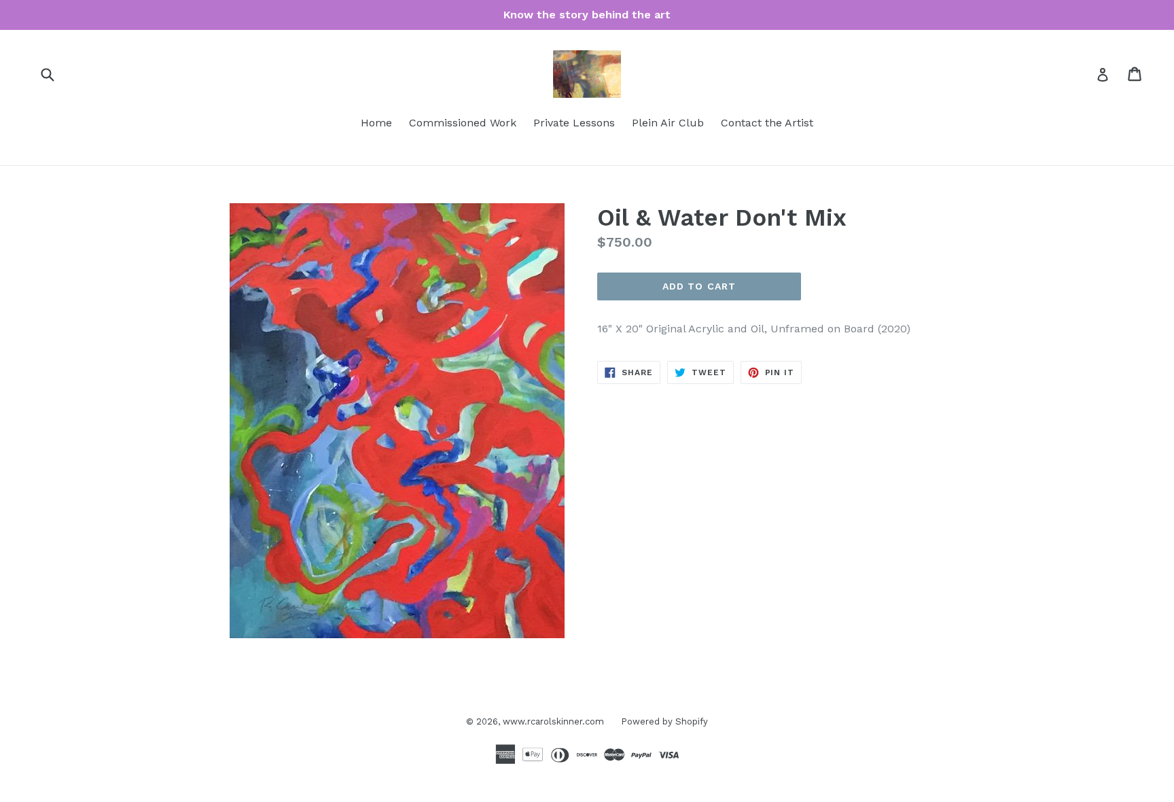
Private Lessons (574, 122)
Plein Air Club (668, 122)
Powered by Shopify (664, 721)
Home (376, 122)
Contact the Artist (767, 122)
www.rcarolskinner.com (553, 721)
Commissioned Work (462, 122)
